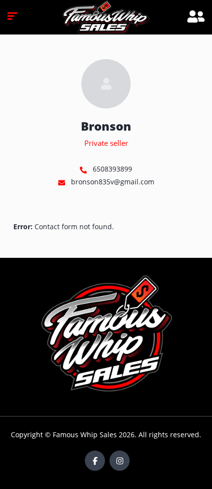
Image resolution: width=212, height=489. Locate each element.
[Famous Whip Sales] (106, 17)
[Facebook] (95, 461)
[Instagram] (119, 461)
